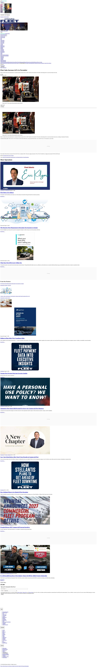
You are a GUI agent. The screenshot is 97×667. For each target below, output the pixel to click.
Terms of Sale (11, 666)
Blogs (9, 62)
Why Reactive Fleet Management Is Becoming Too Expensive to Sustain (19, 227)
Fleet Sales (10, 157)
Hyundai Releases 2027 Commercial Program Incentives (15, 527)
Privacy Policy (2, 666)
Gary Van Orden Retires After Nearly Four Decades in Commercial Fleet (19, 457)
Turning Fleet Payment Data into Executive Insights (13, 373)
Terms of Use (7, 666)
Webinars (24, 62)
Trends (18, 157)
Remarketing (2, 51)
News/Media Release (8, 525)
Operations (2, 49)
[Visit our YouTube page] (3, 584)
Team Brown (12, 63)
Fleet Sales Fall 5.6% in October (8, 155)
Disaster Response (3, 34)
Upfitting (1, 58)
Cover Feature (4, 0)
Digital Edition (6, 16)
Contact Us (18, 63)
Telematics (2, 56)
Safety (1, 53)
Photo (16, 62)
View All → (2, 580)
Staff (6, 406)
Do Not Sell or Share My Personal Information (21, 666)
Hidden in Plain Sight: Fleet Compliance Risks (12, 338)
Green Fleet (2, 42)
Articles (8, 0)
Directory (35, 62)
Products (14, 62)
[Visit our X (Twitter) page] (2, 584)
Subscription (2, 63)
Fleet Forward (2, 36)
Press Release (49, 63)
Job (33, 62)
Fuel (1, 38)
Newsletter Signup (28, 63)
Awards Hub (31, 62)
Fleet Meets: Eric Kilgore (7, 192)
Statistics (11, 62)
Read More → (2, 196)
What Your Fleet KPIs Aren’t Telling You (11, 262)
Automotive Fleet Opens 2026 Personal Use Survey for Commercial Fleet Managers (22, 408)
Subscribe (2, 16)
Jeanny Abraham (8, 454)
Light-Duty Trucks (22, 157)
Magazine (6, 62)
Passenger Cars (14, 157)
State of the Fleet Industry (4, 54)
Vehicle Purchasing (6, 157)
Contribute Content (44, 63)
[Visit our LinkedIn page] (1, 584)
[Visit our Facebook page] (0, 584)
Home (1, 67)
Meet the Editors (7, 63)
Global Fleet (2, 40)
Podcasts (27, 62)
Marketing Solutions (34, 63)
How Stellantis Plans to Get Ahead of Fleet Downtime (14, 492)
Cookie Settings (22, 63)
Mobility (1, 47)
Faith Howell (7, 190)
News (4, 62)
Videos (10, 0)
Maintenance (2, 45)
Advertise (39, 63)
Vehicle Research (3, 60)
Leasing (1, 44)
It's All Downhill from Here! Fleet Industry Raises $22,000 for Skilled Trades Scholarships (23, 575)
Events (15, 63)
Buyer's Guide (39, 62)
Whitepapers (21, 62)
